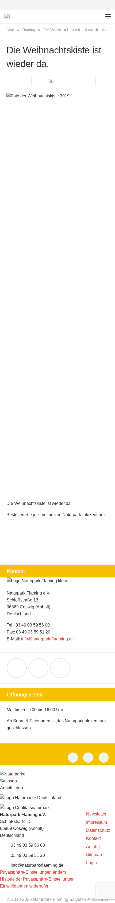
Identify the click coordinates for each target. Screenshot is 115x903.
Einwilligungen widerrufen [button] (24, 886)
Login (91, 863)
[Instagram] (104, 757)
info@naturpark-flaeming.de (47, 639)
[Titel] (7, 16)
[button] (57, 5)
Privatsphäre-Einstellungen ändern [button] (33, 872)
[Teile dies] (38, 81)
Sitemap (94, 854)
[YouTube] (60, 668)
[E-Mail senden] (25, 81)
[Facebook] (38, 668)
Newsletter (96, 814)
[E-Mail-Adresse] (17, 668)
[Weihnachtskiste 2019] (57, 293)
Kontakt (93, 838)
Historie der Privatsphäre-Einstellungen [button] (37, 879)
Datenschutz (98, 830)
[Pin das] (76, 81)
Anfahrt (93, 846)
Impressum (96, 822)
